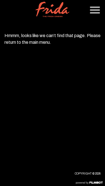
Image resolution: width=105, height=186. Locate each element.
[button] (95, 10)
